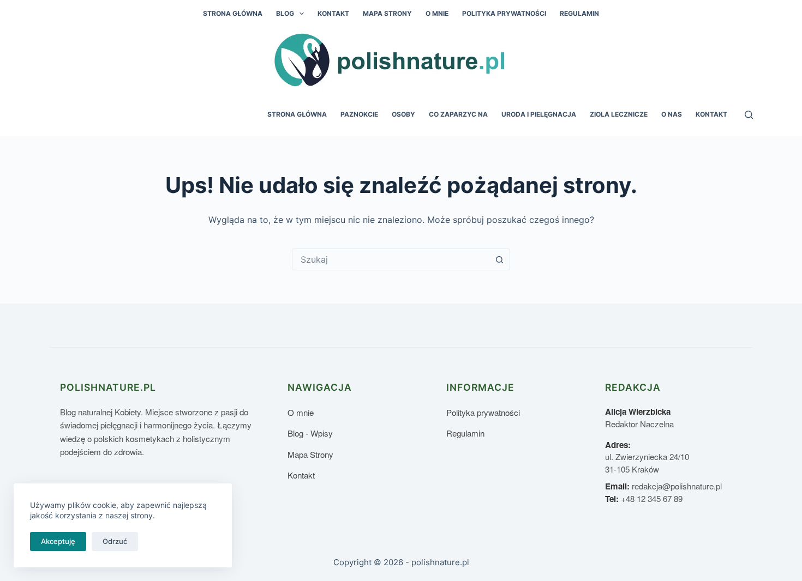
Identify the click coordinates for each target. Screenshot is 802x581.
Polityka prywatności (504, 13)
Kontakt (333, 13)
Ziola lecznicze (619, 114)
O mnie (437, 13)
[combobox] (390, 259)
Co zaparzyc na (458, 114)
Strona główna (232, 13)
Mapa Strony (387, 13)
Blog (285, 13)
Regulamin (579, 13)
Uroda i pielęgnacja (538, 114)
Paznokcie (359, 114)
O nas (671, 114)
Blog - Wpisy (310, 433)
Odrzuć (115, 541)
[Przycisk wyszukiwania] (499, 259)
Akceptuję (58, 541)
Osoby (403, 114)
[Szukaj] (749, 115)
